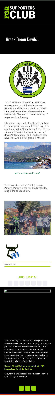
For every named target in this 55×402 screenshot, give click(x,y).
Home (7, 366)
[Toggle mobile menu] (49, 9)
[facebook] (27, 388)
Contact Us (27, 369)
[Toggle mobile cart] (44, 9)
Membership (29, 366)
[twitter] (21, 388)
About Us (16, 366)
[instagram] (33, 388)
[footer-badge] (27, 290)
